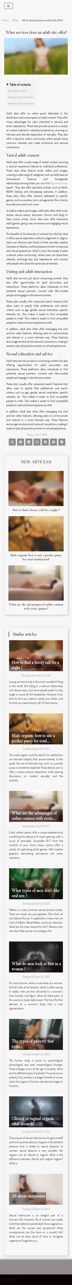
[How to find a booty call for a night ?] (36, 488)
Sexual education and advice (21, 103)
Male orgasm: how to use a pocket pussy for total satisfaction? (36, 557)
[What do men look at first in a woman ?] (36, 956)
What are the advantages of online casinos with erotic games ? (36, 606)
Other (15, 20)
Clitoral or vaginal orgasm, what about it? (33, 1121)
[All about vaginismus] (36, 1188)
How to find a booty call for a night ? (36, 510)
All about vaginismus (28, 1196)
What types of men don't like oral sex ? (36, 893)
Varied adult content (17, 90)
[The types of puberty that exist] (36, 1034)
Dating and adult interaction (21, 97)
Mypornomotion (59, 183)
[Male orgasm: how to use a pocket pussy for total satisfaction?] (36, 533)
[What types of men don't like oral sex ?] (36, 883)
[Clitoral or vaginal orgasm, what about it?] (36, 1111)
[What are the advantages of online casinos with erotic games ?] (36, 583)
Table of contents (20, 84)
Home (5, 20)
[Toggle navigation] (8, 6)
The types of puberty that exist (33, 1043)
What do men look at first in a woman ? (36, 966)
